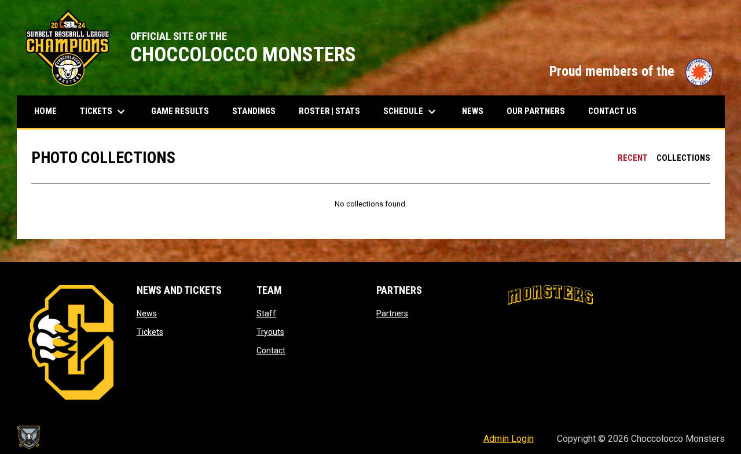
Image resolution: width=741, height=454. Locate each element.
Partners (392, 313)
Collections (683, 158)
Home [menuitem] (45, 111)
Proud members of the (631, 71)
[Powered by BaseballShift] (28, 437)
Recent (633, 158)
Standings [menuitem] (258, 110)
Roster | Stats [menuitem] (334, 110)
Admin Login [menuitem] (508, 438)
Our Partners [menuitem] (536, 111)
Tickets (150, 332)
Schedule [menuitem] (411, 112)
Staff (266, 313)
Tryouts (270, 332)
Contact (270, 350)
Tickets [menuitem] (108, 112)
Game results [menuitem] (184, 110)
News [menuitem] (472, 111)
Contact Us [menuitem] (612, 111)
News (147, 313)
